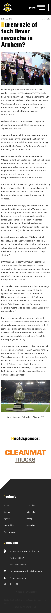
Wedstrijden (9, 525)
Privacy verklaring (18, 577)
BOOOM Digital (29, 607)
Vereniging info (10, 531)
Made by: (19, 607)
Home (6, 505)
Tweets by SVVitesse (25, 591)
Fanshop (29, 518)
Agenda (7, 518)
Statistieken (30, 525)
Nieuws (7, 511)
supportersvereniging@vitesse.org (26, 571)
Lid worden (30, 505)
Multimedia (30, 511)
